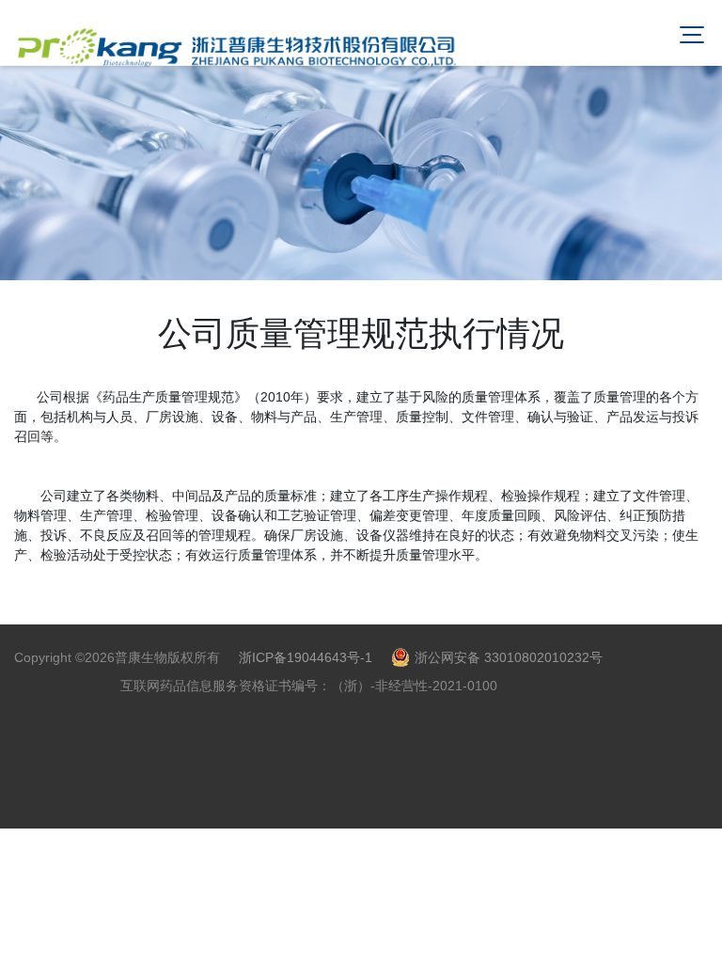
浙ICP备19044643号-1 (305, 657)
